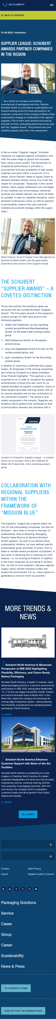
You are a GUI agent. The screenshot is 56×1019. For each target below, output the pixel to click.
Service (7, 912)
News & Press (13, 965)
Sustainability (12, 955)
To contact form (15, 988)
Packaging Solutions (18, 902)
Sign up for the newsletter (23, 1010)
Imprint (4, 873)
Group (6, 933)
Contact (5, 868)
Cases (6, 923)
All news (28, 814)
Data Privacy (34, 868)
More (8, 714)
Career (6, 944)
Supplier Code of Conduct (41, 874)
